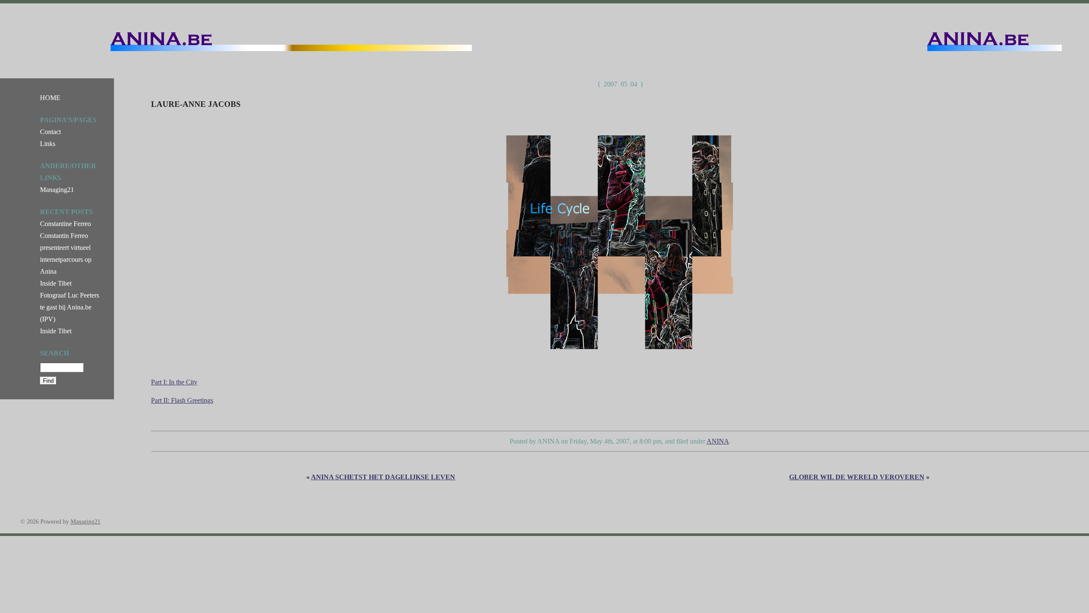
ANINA (718, 441)
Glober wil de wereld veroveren (856, 477)
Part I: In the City (174, 382)
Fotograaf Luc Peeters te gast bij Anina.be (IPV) (69, 307)
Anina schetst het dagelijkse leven (383, 477)
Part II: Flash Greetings (182, 400)
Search (54, 353)
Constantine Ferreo (65, 223)
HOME (50, 97)
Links (47, 143)
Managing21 (57, 189)
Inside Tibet (55, 283)
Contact (50, 131)
